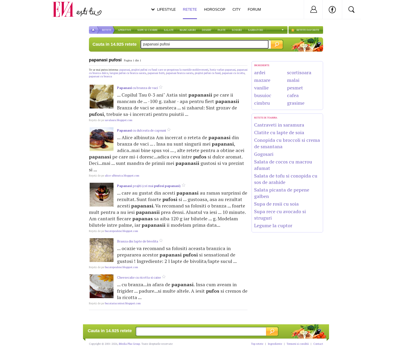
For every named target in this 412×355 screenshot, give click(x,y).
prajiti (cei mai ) (149, 185)
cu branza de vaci (137, 87)
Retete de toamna (265, 117)
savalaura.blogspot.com (110, 120)
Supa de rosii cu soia (276, 204)
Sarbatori (255, 30)
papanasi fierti (156, 73)
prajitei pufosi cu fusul (208, 73)
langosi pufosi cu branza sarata (128, 73)
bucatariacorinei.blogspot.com (115, 303)
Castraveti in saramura (279, 125)
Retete (190, 9)
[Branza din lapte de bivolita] (101, 250)
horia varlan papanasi (223, 69)
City (236, 9)
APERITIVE (124, 30)
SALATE (169, 30)
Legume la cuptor (273, 225)
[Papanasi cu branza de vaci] (101, 96)
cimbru (262, 103)
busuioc (262, 95)
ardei (259, 72)
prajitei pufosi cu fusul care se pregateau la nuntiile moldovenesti (169, 69)
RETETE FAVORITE (308, 30)
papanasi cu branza (100, 76)
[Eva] (66, 5)
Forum (254, 9)
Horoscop (214, 9)
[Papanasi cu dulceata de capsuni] (101, 139)
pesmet (295, 87)
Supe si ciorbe (147, 30)
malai (293, 80)
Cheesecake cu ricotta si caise (139, 277)
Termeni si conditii (298, 343)
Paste (222, 30)
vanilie (261, 87)
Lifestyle (166, 9)
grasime (295, 103)
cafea (293, 95)
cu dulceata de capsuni (141, 130)
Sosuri (237, 30)
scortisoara (299, 72)
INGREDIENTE (261, 65)
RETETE (106, 30)
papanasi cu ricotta (233, 73)
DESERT (206, 30)
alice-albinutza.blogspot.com (114, 175)
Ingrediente (275, 343)
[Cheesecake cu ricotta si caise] (101, 286)
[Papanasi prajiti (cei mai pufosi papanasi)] (101, 195)
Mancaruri (188, 30)
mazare (262, 80)
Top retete (257, 343)
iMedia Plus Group (129, 343)
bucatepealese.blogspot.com (113, 231)
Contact (318, 343)
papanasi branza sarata (179, 73)
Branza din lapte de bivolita (137, 241)
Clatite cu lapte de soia (279, 132)
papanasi (124, 69)
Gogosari (263, 154)
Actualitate (17, 8)
